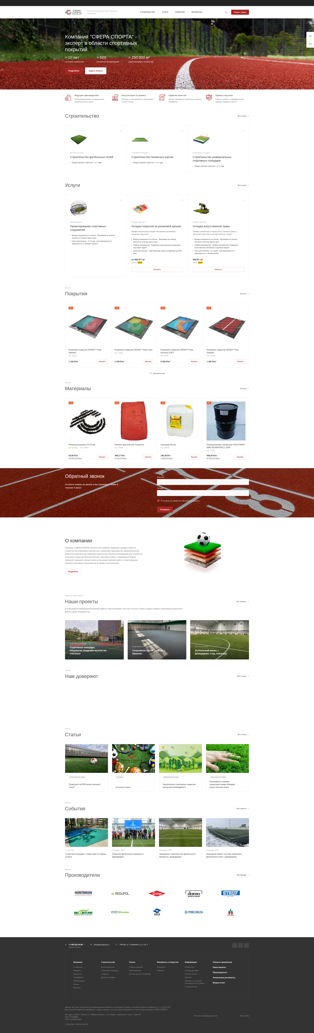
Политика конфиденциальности (205, 1016)
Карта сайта (244, 1016)
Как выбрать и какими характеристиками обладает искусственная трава (222, 784)
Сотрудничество (191, 987)
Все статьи (242, 734)
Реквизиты (77, 970)
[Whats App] (246, 945)
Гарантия (188, 977)
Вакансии (76, 988)
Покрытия (160, 970)
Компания (77, 962)
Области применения (222, 962)
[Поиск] (226, 12)
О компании (77, 967)
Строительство (108, 962)
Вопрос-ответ (190, 967)
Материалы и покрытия (167, 962)
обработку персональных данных (186, 501)
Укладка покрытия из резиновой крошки (156, 226)
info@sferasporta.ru (101, 945)
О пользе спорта (123, 787)
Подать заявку (240, 12)
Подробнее (73, 71)
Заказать (157, 269)
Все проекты (241, 601)
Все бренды (242, 875)
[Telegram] (240, 945)
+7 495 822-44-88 (184, 3)
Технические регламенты (224, 978)
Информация (191, 962)
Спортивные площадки (109, 970)
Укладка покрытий (136, 967)
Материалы (161, 967)
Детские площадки (108, 977)
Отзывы (76, 984)
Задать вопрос (95, 71)
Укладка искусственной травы (211, 226)
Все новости (242, 808)
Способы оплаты (191, 974)
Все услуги (242, 116)
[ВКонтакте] (234, 945)
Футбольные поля (107, 967)
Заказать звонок (201, 3)
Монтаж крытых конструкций (139, 974)
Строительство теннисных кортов (152, 157)
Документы (77, 974)
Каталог (243, 294)
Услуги (132, 962)
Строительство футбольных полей (91, 157)
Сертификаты (78, 977)
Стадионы (105, 974)
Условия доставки (191, 970)
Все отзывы (242, 676)
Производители (79, 981)
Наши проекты (219, 967)
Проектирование (135, 970)
